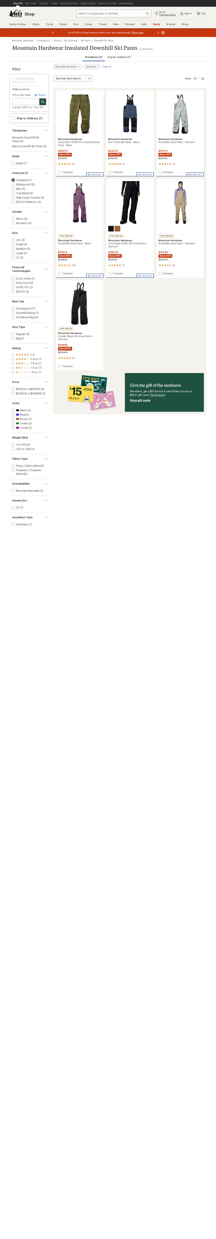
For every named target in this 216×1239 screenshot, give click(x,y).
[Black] (111, 229)
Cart (203, 13)
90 (203, 78)
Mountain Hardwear (22, 40)
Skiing (57, 40)
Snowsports (43, 40)
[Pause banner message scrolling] (162, 33)
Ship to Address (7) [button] (29, 118)
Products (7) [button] (93, 57)
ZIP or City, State (21, 95)
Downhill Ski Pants (104, 40)
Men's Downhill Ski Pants (27, 146)
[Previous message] (53, 33)
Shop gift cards (140, 400)
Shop (29, 13)
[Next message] (158, 33)
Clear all (106, 66)
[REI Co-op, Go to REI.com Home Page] (15, 13)
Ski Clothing (70, 40)
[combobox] (113, 13)
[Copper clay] (117, 229)
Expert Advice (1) (119, 57)
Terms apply (157, 394)
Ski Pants (86, 40)
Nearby (42, 94)
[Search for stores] (42, 101)
